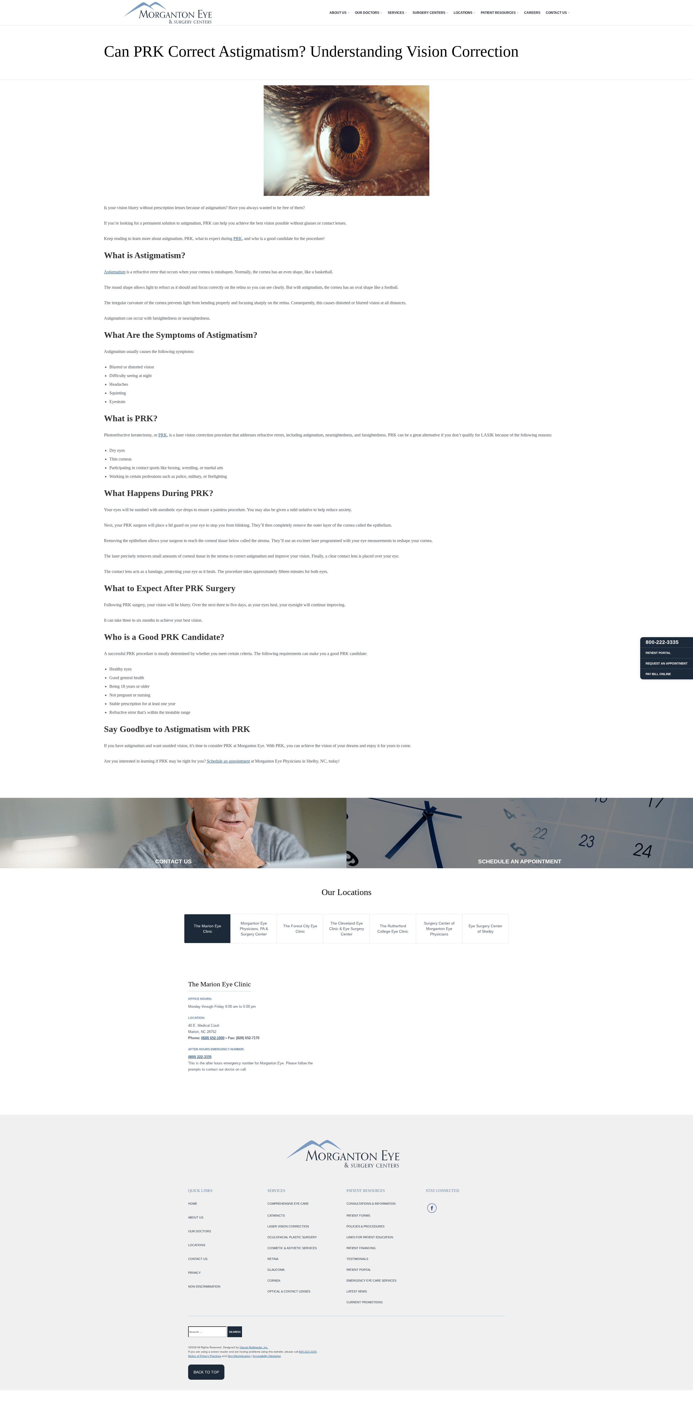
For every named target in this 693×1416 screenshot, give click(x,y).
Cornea (273, 1280)
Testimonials (357, 1259)
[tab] (207, 928)
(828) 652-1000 (212, 1038)
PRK (237, 238)
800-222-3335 (308, 1351)
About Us (337, 13)
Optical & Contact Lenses (288, 1291)
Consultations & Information (370, 1203)
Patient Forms (358, 1215)
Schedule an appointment (228, 761)
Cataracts (276, 1215)
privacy (194, 1272)
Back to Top (206, 1372)
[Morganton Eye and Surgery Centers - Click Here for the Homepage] (167, 12)
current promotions (364, 1302)
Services (396, 13)
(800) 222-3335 (199, 1057)
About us (195, 1217)
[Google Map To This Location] (427, 1026)
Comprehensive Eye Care (288, 1203)
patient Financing (361, 1248)
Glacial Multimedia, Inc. (254, 1347)
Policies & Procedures (365, 1226)
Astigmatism (114, 272)
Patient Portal (358, 1269)
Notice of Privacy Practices (204, 1356)
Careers (532, 13)
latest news (356, 1291)
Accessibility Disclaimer (267, 1356)
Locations (463, 13)
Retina (272, 1259)
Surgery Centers (429, 13)
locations (196, 1245)
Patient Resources (498, 13)
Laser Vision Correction (288, 1226)
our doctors (199, 1231)
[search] (253, 1331)
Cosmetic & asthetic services (292, 1248)
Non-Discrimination (239, 1356)
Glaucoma (276, 1269)
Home (192, 1203)
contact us (197, 1259)
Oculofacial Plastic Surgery (292, 1237)
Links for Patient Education (369, 1237)
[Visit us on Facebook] (432, 1208)
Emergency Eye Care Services (371, 1280)
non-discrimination (204, 1286)
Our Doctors (367, 13)
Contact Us (556, 13)
